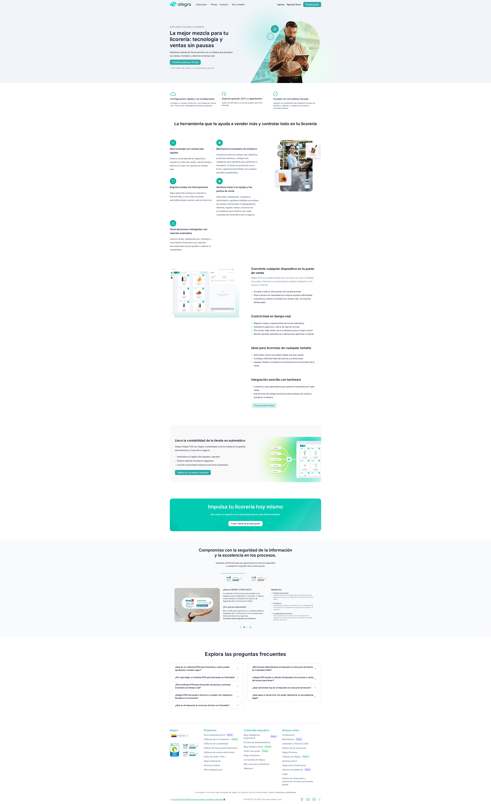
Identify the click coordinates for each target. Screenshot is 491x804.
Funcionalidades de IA (214, 735)
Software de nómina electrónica (219, 752)
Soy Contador (238, 4)
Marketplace (288, 739)
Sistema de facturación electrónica (220, 748)
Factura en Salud (212, 765)
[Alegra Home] (180, 4)
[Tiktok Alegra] (319, 799)
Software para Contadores (217, 739)
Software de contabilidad (216, 743)
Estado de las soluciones (294, 748)
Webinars (248, 768)
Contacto (223, 4)
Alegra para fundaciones (294, 765)
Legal (285, 774)
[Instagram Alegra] (314, 799)
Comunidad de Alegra (254, 759)
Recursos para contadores (256, 764)
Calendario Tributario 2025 (295, 743)
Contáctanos (288, 735)
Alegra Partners (289, 752)
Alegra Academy (252, 755)
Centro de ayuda (252, 751)
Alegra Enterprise (212, 761)
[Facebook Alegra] (302, 799)
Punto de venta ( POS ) (215, 756)
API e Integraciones (213, 769)
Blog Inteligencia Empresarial (252, 736)
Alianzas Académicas (292, 769)
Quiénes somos (289, 761)
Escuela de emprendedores (257, 742)
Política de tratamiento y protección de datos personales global (297, 781)
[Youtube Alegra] (308, 799)
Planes (214, 4)
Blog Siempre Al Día (253, 746)
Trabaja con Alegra (291, 756)
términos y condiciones (286, 792)
